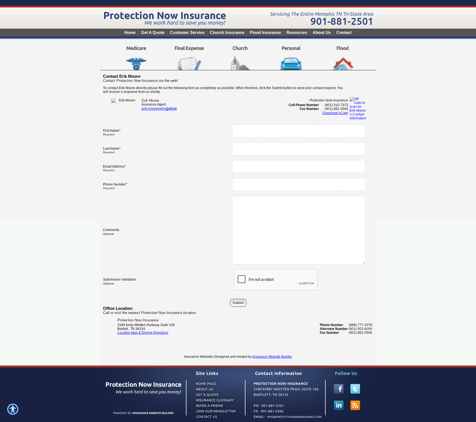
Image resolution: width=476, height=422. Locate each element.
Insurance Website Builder (272, 357)
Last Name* (112, 148)
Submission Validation (119, 279)
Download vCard (335, 113)
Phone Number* (115, 184)
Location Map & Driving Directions (142, 333)
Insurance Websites (199, 357)
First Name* (112, 131)
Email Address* (114, 166)
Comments (111, 230)
